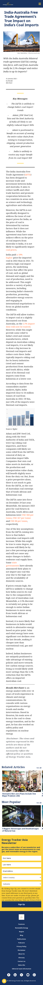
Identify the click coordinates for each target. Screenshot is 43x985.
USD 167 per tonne (22, 518)
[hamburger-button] (39, 4)
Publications (21, 939)
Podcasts (21, 943)
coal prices (11, 249)
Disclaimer (21, 950)
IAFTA (28, 174)
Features (21, 924)
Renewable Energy (21, 928)
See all (39, 768)
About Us (21, 954)
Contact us (21, 961)
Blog (21, 935)
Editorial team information (21, 969)
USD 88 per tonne (18, 521)
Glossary (21, 958)
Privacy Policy (21, 946)
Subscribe (21, 965)
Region (21, 932)
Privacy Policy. (35, 900)
